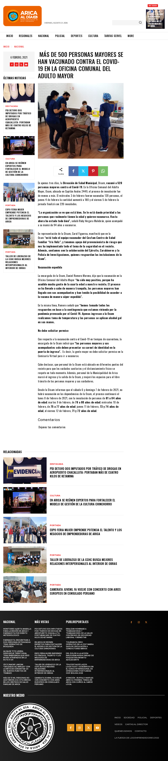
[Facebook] (12, 64)
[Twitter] (21, 64)
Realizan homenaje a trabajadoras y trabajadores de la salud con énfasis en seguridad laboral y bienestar (79, 633)
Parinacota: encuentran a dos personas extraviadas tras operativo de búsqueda (17, 643)
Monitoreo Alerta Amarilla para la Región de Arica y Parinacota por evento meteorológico (17, 632)
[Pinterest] (93, 171)
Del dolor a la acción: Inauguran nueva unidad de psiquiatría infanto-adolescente (80, 656)
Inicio (6, 46)
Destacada (153, 5)
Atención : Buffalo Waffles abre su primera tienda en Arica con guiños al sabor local (79, 681)
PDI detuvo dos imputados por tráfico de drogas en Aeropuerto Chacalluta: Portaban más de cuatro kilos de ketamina (155, 17)
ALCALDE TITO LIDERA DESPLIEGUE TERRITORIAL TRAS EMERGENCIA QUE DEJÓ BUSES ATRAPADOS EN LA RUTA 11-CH (16, 655)
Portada (10, 205)
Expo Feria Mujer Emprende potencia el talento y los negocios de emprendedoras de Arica (18, 215)
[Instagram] (17, 64)
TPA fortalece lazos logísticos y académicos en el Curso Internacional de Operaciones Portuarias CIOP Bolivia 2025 (80, 669)
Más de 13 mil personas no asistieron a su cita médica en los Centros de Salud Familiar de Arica (17, 681)
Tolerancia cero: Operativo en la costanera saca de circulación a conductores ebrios (80, 645)
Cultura (10, 159)
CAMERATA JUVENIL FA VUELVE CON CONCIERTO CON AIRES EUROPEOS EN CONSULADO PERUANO (85, 591)
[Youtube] (26, 64)
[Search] (140, 22)
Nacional (19, 46)
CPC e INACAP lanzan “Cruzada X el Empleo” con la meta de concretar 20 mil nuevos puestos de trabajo (16, 669)
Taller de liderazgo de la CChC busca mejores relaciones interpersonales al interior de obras (83, 561)
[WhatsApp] (103, 171)
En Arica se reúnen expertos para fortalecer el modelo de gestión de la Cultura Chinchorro (17, 169)
